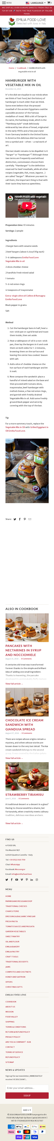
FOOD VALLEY (11, 1017)
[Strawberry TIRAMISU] (27, 777)
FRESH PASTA (11, 921)
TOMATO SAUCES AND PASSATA (19, 926)
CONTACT (10, 1047)
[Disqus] (27, 564)
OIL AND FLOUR (12, 941)
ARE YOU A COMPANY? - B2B (18, 1042)
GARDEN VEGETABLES (15, 931)
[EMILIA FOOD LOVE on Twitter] (7, 879)
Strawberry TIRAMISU (24, 794)
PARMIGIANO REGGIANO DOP (18, 901)
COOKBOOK (10, 1001)
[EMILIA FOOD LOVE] (27, 22)
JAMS (7, 967)
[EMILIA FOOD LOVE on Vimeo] (22, 879)
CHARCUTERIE (12, 911)
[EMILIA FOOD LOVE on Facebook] (12, 879)
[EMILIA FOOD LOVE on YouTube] (17, 879)
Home (11, 68)
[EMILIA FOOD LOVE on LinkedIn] (32, 879)
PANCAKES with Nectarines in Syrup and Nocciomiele (23, 650)
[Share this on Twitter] (14, 519)
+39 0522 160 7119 (17, 860)
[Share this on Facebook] (19, 519)
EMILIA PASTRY (12, 951)
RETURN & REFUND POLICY (17, 1032)
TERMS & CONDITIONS (15, 1027)
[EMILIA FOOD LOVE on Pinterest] (27, 879)
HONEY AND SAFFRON (15, 977)
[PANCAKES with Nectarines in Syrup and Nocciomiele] (27, 628)
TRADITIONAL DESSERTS (16, 961)
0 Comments (26, 659)
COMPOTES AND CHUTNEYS (18, 972)
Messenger (20, 869)
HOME (8, 896)
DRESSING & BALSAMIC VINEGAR (20, 916)
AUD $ (27, 1110)
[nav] (7, 3)
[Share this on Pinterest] (24, 519)
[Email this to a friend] (29, 519)
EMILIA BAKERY (12, 946)
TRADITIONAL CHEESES (16, 906)
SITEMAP (9, 1062)
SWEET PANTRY (12, 936)
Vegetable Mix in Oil (15, 427)
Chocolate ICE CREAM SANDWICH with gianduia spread (24, 724)
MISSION (9, 1012)
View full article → (14, 683)
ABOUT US (10, 1007)
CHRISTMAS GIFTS (13, 987)
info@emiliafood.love (22, 874)
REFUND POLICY (12, 1057)
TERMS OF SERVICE (14, 1052)
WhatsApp (15, 864)
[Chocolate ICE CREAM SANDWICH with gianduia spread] (27, 703)
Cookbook (21, 68)
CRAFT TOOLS (11, 956)
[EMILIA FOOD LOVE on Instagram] (37, 879)
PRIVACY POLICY (12, 1037)
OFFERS (9, 982)
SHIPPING (9, 1022)
